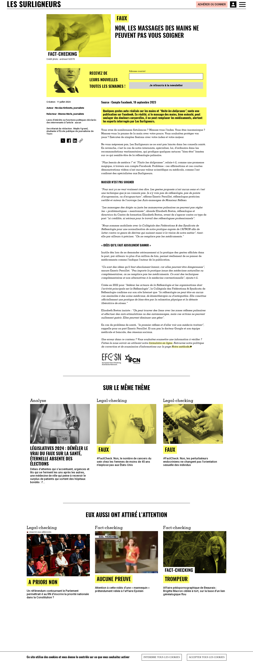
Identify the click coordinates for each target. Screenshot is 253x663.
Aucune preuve (114, 579)
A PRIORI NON (42, 582)
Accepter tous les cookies (207, 657)
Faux (103, 449)
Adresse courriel (137, 71)
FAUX (122, 18)
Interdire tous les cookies (162, 657)
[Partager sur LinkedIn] (75, 140)
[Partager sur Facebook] (69, 140)
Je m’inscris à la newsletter (166, 85)
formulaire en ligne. (161, 343)
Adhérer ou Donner (212, 4)
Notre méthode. (181, 347)
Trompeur (176, 579)
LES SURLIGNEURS (34, 4)
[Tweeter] (63, 140)
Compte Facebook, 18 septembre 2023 (133, 102)
